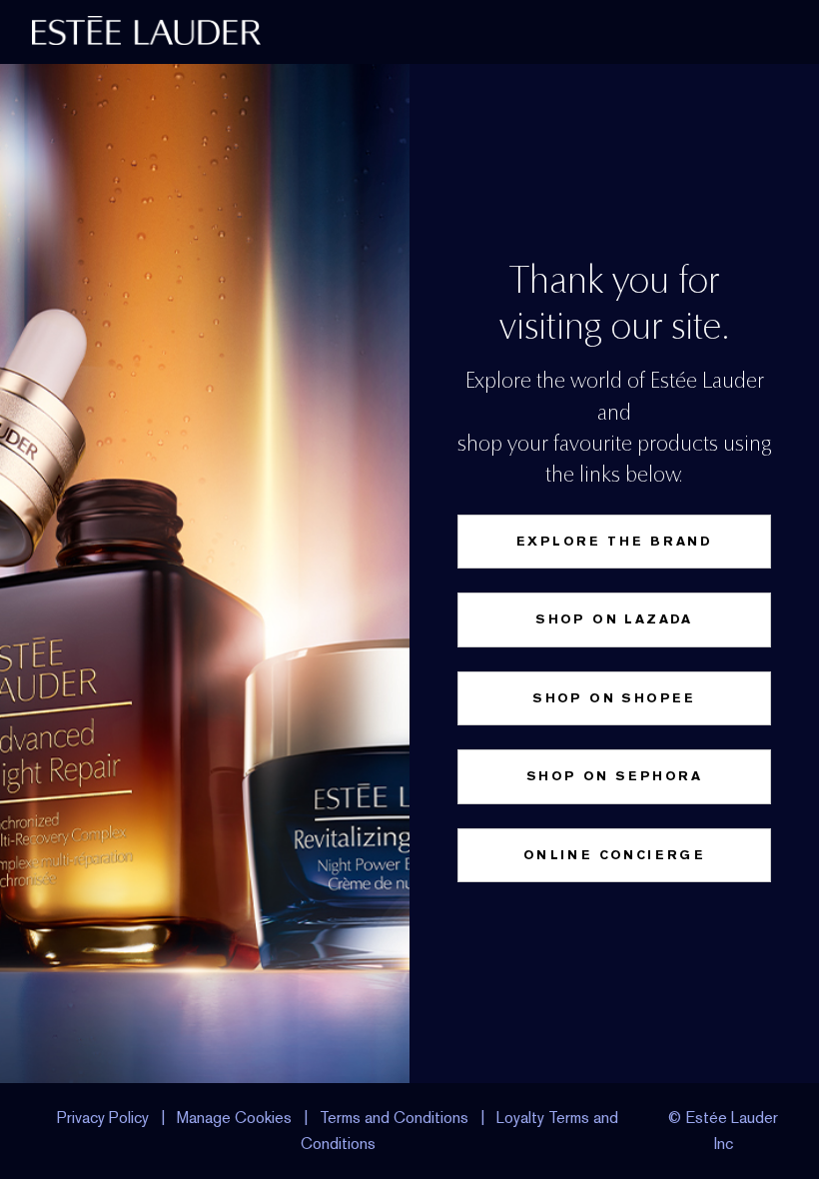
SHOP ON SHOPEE (614, 697)
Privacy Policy (103, 1117)
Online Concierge (614, 854)
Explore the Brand (614, 541)
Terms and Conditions (394, 1117)
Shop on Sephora (614, 775)
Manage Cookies (234, 1117)
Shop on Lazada (614, 618)
